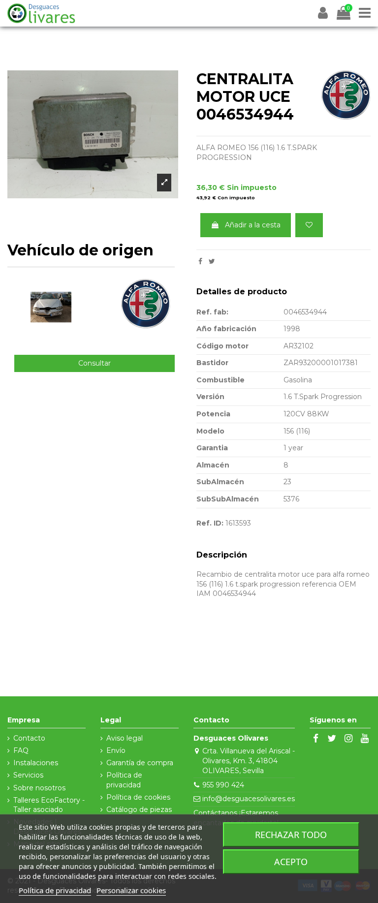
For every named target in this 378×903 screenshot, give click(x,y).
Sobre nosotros (39, 787)
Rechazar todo (291, 835)
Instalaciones (35, 762)
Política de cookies (138, 797)
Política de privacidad (124, 780)
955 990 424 (223, 784)
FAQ (21, 750)
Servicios (28, 775)
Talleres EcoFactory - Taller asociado (49, 805)
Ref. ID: (209, 523)
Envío (116, 750)
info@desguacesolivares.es (248, 798)
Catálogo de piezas (139, 809)
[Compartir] (200, 261)
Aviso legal (124, 738)
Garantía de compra (139, 762)
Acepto (291, 862)
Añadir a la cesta (253, 224)
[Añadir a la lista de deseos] (309, 225)
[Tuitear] (212, 261)
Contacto (29, 738)
